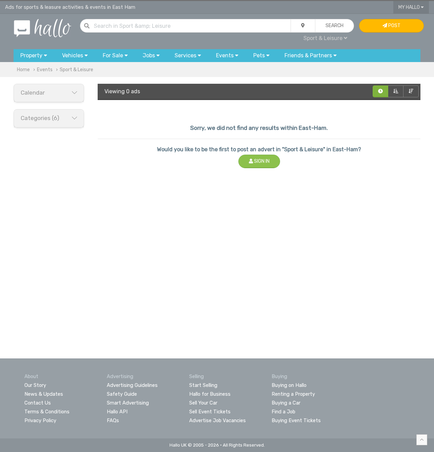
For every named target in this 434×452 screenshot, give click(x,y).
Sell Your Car (203, 403)
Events (45, 70)
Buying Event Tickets (296, 420)
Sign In (261, 161)
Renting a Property (293, 394)
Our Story (35, 385)
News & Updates (43, 394)
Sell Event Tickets (210, 412)
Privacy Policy (40, 420)
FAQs (113, 420)
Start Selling (203, 385)
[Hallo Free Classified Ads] (42, 27)
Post (393, 25)
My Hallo (409, 7)
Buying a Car (286, 403)
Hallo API (117, 412)
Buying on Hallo (289, 385)
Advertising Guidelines (132, 385)
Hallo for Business (210, 394)
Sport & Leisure (76, 70)
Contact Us (37, 403)
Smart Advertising (128, 403)
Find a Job (283, 412)
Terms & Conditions (47, 412)
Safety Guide (122, 394)
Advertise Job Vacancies (217, 420)
